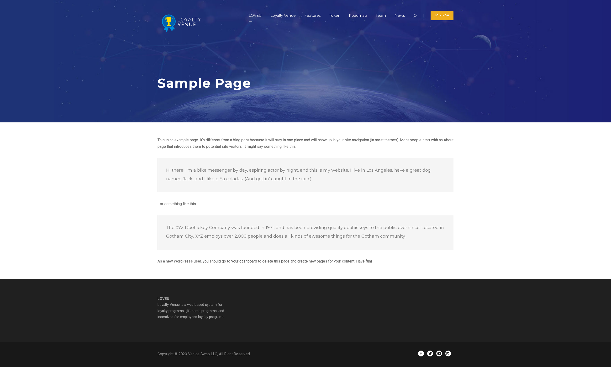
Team (381, 15)
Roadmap (358, 15)
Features (312, 15)
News (400, 15)
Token (334, 15)
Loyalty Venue (283, 15)
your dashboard (244, 261)
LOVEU (255, 15)
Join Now (442, 15)
